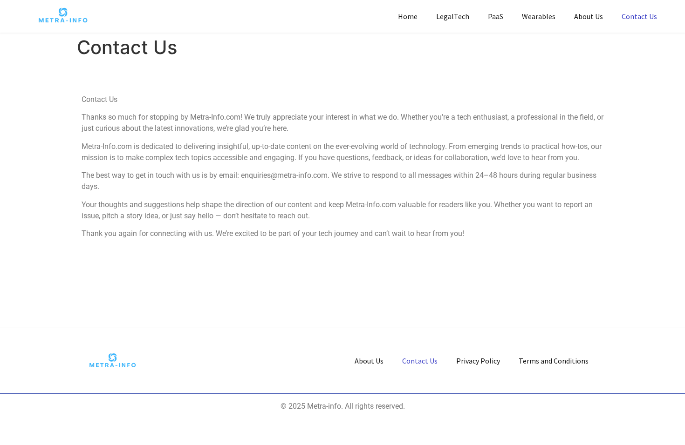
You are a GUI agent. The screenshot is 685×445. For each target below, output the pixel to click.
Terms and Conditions (554, 360)
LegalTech (452, 16)
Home (408, 16)
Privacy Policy (478, 360)
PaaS (495, 16)
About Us (588, 16)
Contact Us (639, 16)
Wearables (538, 16)
